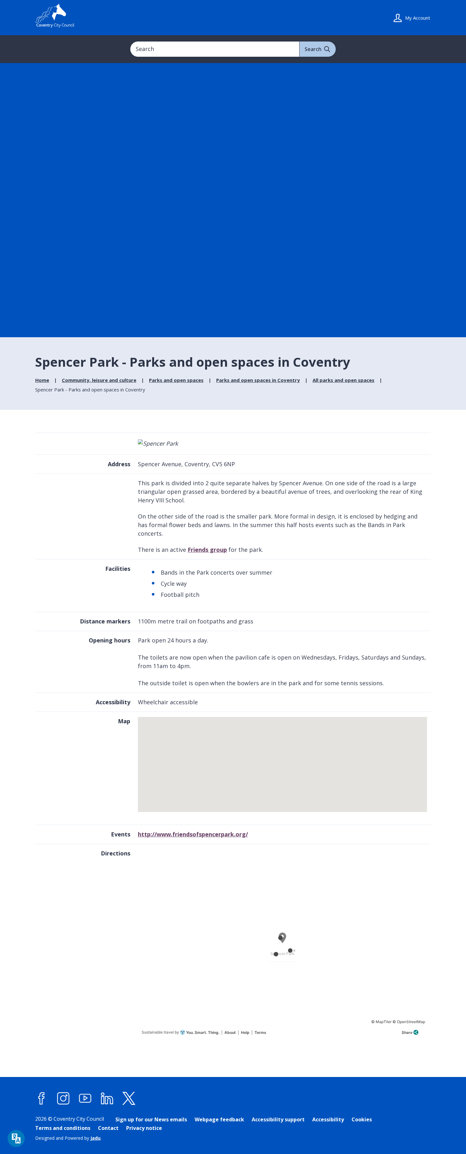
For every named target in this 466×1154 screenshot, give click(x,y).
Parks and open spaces (176, 380)
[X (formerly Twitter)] (129, 1098)
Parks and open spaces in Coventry (258, 380)
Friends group (207, 549)
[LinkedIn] (107, 1098)
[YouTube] (85, 1098)
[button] (283, 761)
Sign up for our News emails (151, 1119)
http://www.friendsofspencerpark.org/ (193, 834)
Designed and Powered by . (68, 1138)
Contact (108, 1128)
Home (42, 380)
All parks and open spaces (343, 380)
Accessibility (328, 1119)
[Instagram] (63, 1098)
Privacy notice (144, 1128)
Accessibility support (278, 1119)
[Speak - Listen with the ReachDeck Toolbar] (16, 1138)
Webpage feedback (219, 1119)
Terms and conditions (62, 1128)
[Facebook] (41, 1098)
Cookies (362, 1119)
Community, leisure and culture (99, 380)
